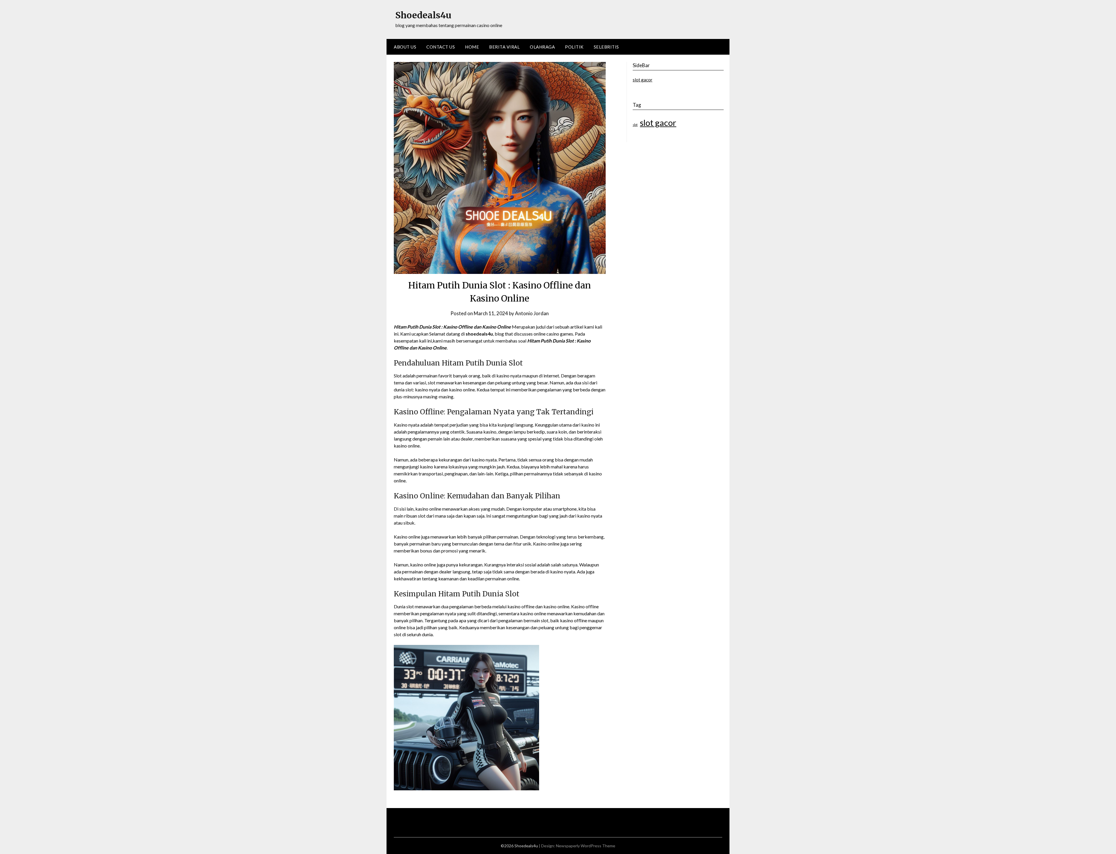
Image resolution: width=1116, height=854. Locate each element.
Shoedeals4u (423, 15)
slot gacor (642, 79)
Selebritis (606, 46)
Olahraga (542, 46)
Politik (574, 46)
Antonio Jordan (532, 313)
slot (635, 124)
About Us (405, 46)
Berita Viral (504, 46)
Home (472, 46)
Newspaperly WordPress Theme (585, 845)
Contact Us (440, 46)
